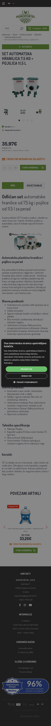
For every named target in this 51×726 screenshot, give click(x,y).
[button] (25, 382)
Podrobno (8, 363)
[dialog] (25, 363)
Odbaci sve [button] (26, 376)
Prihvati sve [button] (26, 369)
